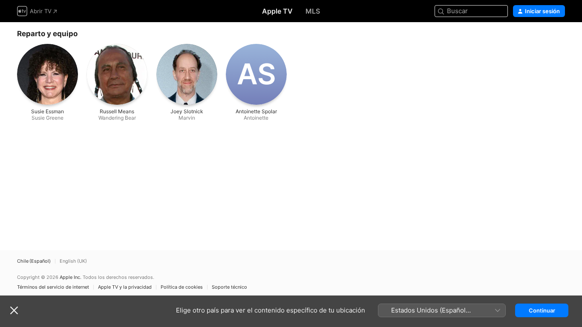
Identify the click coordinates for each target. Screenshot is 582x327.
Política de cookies (182, 287)
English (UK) (73, 261)
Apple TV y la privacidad (125, 287)
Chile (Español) (34, 261)
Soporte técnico (229, 287)
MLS (312, 11)
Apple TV (277, 11)
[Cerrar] (14, 310)
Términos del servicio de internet (53, 287)
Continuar (542, 310)
